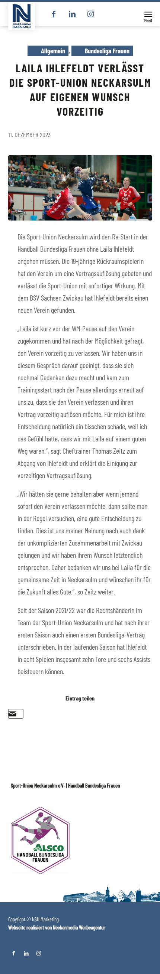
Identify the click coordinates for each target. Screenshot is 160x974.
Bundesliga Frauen (107, 51)
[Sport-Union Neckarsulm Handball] (22, 16)
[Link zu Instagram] (91, 14)
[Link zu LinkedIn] (72, 14)
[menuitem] (148, 14)
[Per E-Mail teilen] (12, 713)
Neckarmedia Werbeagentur (79, 927)
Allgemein (53, 51)
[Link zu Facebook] (53, 14)
